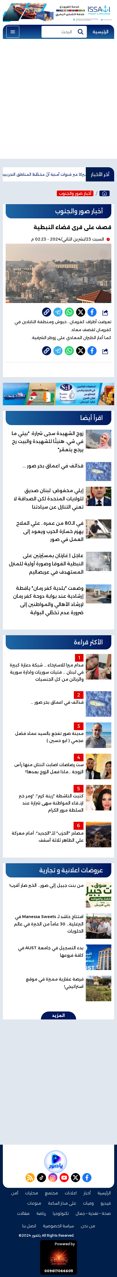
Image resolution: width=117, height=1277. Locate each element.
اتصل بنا (29, 1225)
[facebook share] (92, 312)
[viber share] (57, 312)
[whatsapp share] (69, 312)
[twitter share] (80, 312)
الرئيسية (100, 31)
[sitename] (55, 1161)
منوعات (34, 1203)
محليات (31, 1193)
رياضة (41, 1213)
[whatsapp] (46, 312)
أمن (14, 1193)
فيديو (106, 1203)
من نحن (88, 1225)
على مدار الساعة (62, 1203)
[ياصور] (104, 193)
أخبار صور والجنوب (75, 193)
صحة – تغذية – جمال (93, 1213)
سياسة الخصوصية (58, 1225)
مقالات (23, 1213)
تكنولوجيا (61, 1213)
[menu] (12, 32)
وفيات (88, 1203)
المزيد (58, 1015)
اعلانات (71, 1193)
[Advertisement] (58, 100)
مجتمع (51, 1193)
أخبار (87, 1193)
